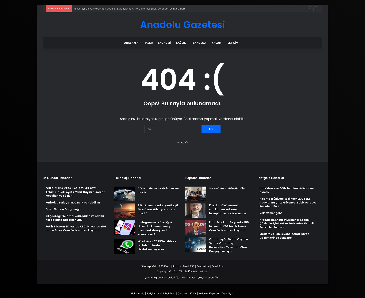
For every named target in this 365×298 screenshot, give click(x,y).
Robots (176, 266)
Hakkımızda (137, 293)
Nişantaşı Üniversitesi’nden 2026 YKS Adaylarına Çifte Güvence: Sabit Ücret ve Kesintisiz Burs (130, 8)
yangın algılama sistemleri (160, 277)
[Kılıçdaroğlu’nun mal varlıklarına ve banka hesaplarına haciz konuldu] (195, 210)
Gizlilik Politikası (166, 293)
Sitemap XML (149, 266)
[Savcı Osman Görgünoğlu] (195, 194)
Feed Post (218, 266)
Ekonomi (164, 42)
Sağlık (181, 42)
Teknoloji (198, 42)
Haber (148, 42)
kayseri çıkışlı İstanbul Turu (204, 277)
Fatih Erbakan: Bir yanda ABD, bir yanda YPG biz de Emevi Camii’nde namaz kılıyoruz (229, 226)
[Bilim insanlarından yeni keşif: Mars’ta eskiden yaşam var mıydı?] (124, 210)
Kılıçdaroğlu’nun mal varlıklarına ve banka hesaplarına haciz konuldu (227, 209)
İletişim (232, 42)
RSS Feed (164, 266)
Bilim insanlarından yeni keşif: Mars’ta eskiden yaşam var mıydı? (158, 209)
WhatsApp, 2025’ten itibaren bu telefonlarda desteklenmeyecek (158, 245)
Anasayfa (131, 42)
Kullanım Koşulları (209, 293)
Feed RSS (188, 266)
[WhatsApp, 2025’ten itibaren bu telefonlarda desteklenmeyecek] (124, 246)
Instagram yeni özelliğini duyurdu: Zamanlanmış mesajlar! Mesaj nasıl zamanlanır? (155, 228)
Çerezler (183, 293)
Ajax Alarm (182, 277)
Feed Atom (203, 266)
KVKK (193, 293)
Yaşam (216, 42)
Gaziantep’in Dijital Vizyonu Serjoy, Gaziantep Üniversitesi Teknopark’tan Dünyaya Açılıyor (228, 245)
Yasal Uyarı (227, 293)
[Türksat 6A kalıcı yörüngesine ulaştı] (124, 194)
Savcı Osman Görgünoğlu (227, 188)
